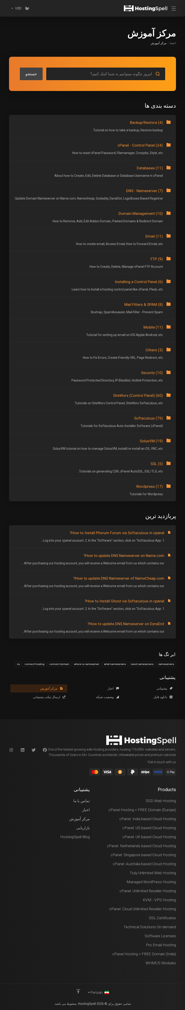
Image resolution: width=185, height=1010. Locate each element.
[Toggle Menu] (174, 8)
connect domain (59, 664)
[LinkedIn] (22, 750)
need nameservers (142, 664)
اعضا (173, 43)
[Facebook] (45, 750)
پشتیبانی (162, 688)
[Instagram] (11, 750)
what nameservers (115, 664)
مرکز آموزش (49, 688)
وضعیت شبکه (105, 697)
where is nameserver (86, 664)
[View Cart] (27, 8)
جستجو (31, 74)
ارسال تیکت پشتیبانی (47, 697)
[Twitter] (33, 750)
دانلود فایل (160, 697)
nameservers (166, 664)
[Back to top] (78, 991)
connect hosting (34, 664)
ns (18, 664)
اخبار (110, 688)
